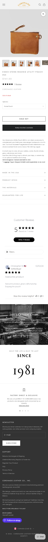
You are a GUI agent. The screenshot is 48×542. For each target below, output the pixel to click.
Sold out (24, 119)
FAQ (3, 467)
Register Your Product (10, 463)
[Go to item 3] (21, 63)
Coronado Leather (11, 89)
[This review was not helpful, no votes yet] (41, 296)
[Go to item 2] (13, 63)
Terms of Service (8, 473)
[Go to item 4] (29, 63)
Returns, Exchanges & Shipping (13, 456)
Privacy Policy (7, 470)
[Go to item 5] (37, 63)
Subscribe (11, 443)
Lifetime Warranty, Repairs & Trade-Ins (16, 460)
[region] (24, 397)
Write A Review (24, 240)
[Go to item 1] (5, 63)
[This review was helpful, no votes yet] (36, 296)
